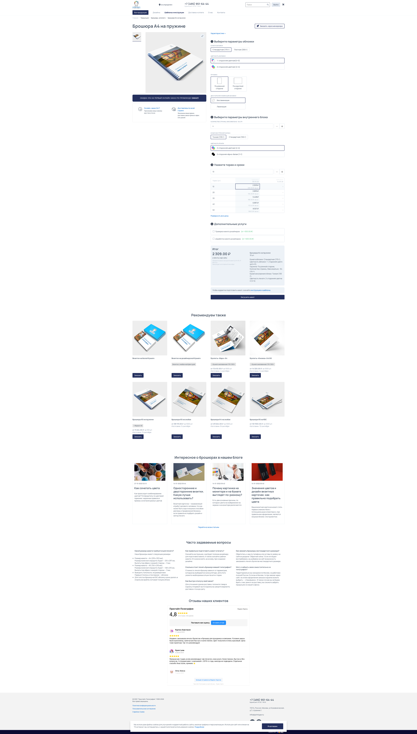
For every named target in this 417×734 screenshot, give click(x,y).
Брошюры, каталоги (158, 18)
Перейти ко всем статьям (208, 527)
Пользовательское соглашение (144, 709)
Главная (135, 18)
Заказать (138, 375)
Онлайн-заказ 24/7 (152, 108)
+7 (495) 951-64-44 (197, 4)
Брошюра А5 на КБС (258, 419)
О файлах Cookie (138, 712)
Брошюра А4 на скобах (220, 419)
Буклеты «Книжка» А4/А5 (261, 358)
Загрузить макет (248, 297)
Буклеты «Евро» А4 (219, 358)
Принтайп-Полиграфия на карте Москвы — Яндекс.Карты (208, 684)
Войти (275, 4)
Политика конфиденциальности (144, 705)
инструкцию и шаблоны (260, 290)
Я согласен (272, 726)
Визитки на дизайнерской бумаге (186, 358)
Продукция (145, 18)
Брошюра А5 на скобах (181, 419)
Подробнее (199, 727)
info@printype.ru (257, 714)
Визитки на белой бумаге (143, 358)
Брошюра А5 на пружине (143, 419)
